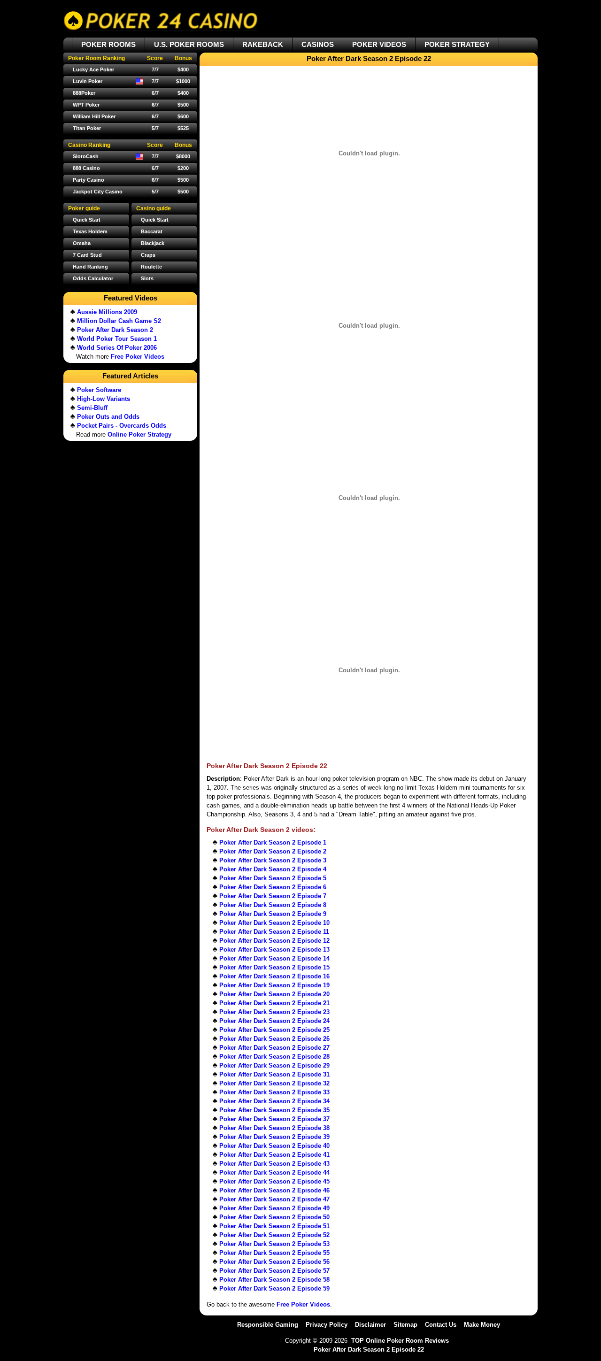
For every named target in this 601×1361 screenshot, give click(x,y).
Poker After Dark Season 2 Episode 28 (274, 1056)
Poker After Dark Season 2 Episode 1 (272, 842)
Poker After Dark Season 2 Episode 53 (274, 1243)
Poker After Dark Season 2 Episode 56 (274, 1261)
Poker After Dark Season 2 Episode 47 (274, 1199)
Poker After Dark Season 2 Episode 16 (274, 976)
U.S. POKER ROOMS (189, 44)
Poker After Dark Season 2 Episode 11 (274, 931)
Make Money (482, 1324)
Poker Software (99, 389)
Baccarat (151, 231)
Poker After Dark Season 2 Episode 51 (274, 1226)
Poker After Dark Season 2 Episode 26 (274, 1038)
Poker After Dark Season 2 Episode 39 (274, 1136)
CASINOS (317, 44)
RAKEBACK (262, 44)
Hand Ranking (90, 266)
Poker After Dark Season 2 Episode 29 (274, 1065)
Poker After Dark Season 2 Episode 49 (274, 1208)
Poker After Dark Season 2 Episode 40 (274, 1145)
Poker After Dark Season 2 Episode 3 (272, 860)
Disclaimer (370, 1324)
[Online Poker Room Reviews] (160, 21)
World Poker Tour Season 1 (117, 338)
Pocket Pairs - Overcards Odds (121, 425)
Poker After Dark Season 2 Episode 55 (274, 1252)
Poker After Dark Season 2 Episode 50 (274, 1217)
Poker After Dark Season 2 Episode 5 (272, 878)
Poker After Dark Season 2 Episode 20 (274, 994)
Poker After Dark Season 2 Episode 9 (272, 913)
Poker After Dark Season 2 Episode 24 (274, 1020)
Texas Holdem (90, 231)
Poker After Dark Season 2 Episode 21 (274, 1003)
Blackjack (152, 243)
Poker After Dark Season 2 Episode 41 (274, 1154)
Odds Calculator (93, 278)
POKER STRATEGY (457, 44)
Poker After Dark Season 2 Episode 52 (274, 1234)
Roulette (151, 266)
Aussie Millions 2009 (107, 311)
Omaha (82, 243)
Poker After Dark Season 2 (115, 329)
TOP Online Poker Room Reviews (400, 1340)
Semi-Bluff (92, 407)
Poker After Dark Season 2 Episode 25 (274, 1029)
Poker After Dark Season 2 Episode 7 (272, 896)
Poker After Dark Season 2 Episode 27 (274, 1047)
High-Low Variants (103, 398)
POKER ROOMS (108, 44)
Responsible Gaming (267, 1324)
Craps (148, 255)
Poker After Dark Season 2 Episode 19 (274, 985)
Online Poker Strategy (139, 434)
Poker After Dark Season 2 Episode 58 (274, 1279)
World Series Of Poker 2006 (117, 347)
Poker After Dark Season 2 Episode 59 (274, 1288)
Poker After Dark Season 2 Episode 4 (272, 869)
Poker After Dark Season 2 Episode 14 (274, 958)
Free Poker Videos (303, 1304)
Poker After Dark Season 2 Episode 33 (274, 1092)
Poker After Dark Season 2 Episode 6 (272, 887)
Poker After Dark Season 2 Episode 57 (274, 1270)
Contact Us (440, 1324)
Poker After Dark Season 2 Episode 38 (274, 1127)
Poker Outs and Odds (108, 416)
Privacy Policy (326, 1324)
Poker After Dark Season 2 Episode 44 (274, 1172)
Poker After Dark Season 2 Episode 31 (274, 1074)
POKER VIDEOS (379, 44)
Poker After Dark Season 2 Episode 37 (274, 1119)
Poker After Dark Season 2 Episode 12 (274, 940)
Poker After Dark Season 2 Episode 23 (274, 1011)
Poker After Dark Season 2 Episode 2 (272, 851)
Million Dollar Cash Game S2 (119, 320)
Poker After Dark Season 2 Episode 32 (274, 1083)
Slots (147, 278)
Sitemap (405, 1324)
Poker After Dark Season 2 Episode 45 (274, 1181)
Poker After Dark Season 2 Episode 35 (274, 1110)
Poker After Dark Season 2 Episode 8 (272, 904)
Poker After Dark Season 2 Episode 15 (274, 967)
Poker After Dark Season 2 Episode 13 (274, 949)
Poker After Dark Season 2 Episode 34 (274, 1101)
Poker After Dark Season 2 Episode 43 (274, 1163)
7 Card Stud (87, 255)
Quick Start (155, 220)
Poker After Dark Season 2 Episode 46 (274, 1190)
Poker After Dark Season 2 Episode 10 (274, 922)
